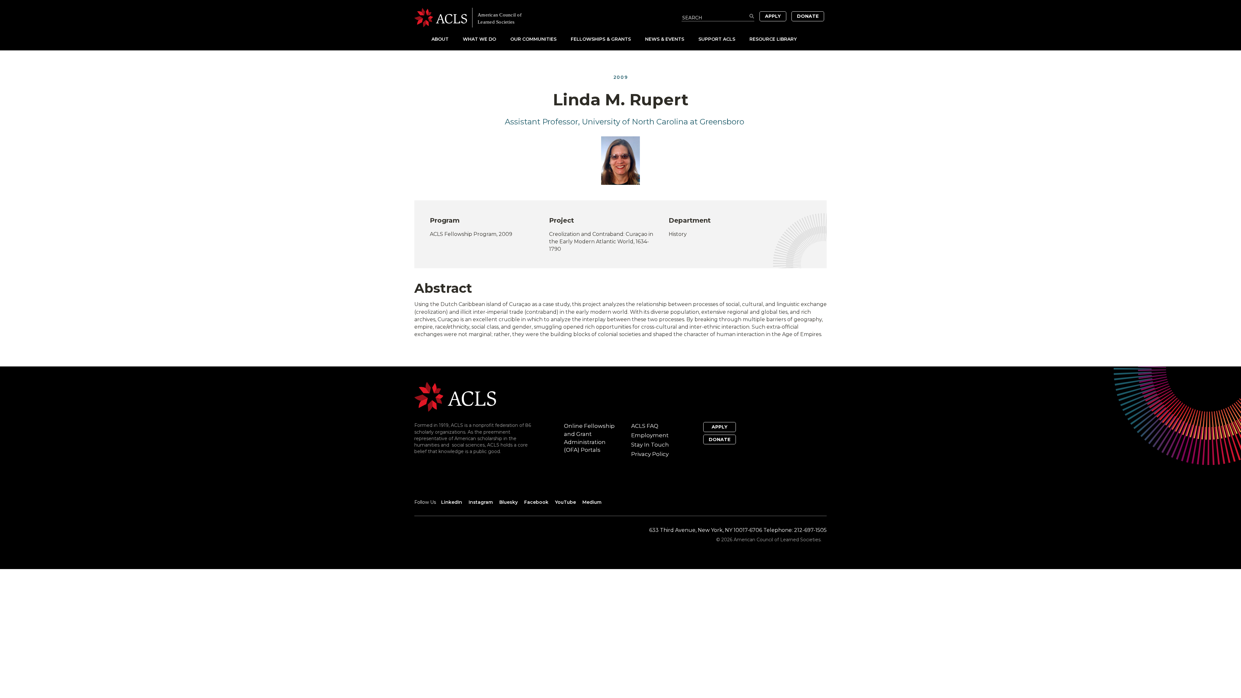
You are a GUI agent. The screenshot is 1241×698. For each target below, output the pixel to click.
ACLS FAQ (644, 426)
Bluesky (508, 502)
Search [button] (751, 16)
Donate (808, 16)
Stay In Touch (650, 444)
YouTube (565, 502)
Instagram (481, 502)
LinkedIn (451, 502)
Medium (591, 502)
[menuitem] (446, 39)
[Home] (517, 17)
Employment (650, 435)
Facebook (536, 502)
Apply (773, 16)
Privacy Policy (650, 454)
